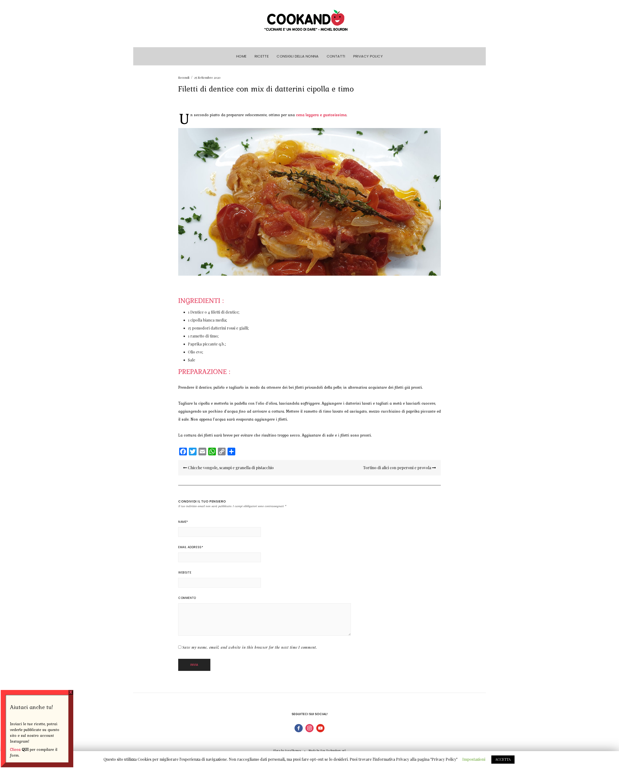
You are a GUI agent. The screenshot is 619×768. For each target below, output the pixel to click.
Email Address (190, 547)
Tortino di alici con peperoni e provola (397, 467)
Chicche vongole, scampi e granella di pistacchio (230, 467)
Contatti (336, 56)
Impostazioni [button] (473, 759)
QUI (25, 749)
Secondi (183, 77)
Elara (276, 750)
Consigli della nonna (298, 56)
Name (183, 522)
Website (184, 572)
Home (241, 56)
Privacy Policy (368, 56)
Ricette (262, 56)
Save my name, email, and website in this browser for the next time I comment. (249, 647)
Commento (187, 598)
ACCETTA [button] (503, 759)
